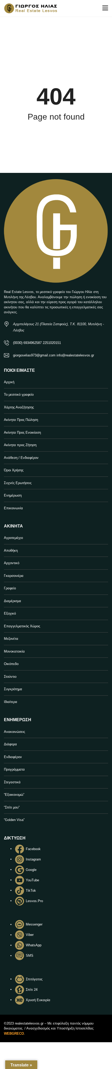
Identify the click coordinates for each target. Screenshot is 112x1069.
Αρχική (9, 382)
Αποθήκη (11, 550)
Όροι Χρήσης (13, 470)
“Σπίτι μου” (12, 807)
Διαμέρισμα (12, 601)
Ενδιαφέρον (13, 757)
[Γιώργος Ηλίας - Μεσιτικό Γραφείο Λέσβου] (28, 8)
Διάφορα (10, 744)
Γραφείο (10, 588)
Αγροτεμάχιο (13, 538)
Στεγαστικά (12, 782)
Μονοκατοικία (14, 651)
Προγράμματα (14, 769)
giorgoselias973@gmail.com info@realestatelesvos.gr (53, 355)
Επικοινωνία (13, 508)
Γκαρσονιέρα (13, 576)
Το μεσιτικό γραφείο (19, 394)
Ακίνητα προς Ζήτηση (20, 445)
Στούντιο (10, 677)
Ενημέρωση (13, 495)
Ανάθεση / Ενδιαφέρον (21, 458)
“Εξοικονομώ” (14, 795)
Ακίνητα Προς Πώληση (21, 420)
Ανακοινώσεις (14, 732)
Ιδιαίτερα (10, 702)
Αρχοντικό (11, 563)
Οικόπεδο (11, 664)
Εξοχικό (10, 613)
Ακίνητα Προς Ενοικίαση (22, 432)
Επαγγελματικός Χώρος (22, 626)
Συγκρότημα (13, 689)
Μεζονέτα (11, 639)
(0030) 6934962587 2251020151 (37, 343)
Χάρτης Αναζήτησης (19, 407)
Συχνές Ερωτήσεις (18, 483)
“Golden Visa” (14, 820)
